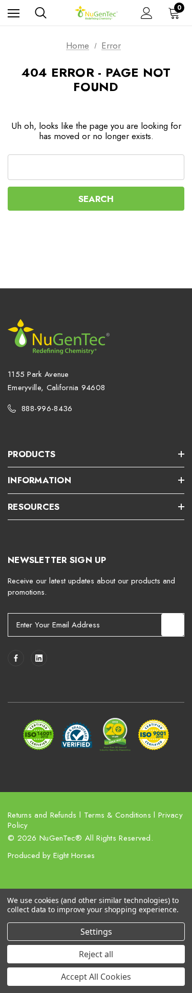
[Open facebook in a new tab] (16, 658)
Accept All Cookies (96, 976)
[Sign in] (147, 13)
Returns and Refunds (42, 815)
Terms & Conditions (117, 815)
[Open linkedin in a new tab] (39, 658)
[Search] (41, 13)
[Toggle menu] (13, 13)
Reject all (96, 954)
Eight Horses (74, 855)
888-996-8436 (47, 408)
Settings (96, 931)
